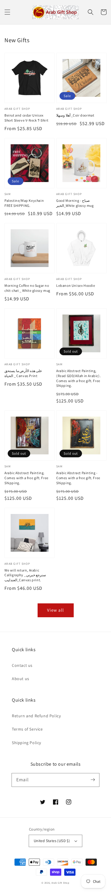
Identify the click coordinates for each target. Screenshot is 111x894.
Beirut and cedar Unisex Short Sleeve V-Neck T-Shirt (26, 117)
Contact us (22, 665)
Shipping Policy (26, 742)
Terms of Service (27, 729)
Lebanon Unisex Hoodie (75, 285)
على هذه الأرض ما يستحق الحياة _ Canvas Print (23, 373)
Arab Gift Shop (61, 882)
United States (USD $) (52, 840)
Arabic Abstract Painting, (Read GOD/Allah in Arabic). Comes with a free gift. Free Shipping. (78, 378)
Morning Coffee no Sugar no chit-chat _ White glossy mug (27, 288)
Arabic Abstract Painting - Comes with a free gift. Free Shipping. (78, 478)
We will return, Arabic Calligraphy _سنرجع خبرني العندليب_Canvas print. (25, 575)
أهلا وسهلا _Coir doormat (75, 115)
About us (20, 678)
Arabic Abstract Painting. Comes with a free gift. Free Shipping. (26, 478)
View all (55, 610)
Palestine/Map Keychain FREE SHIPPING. (24, 203)
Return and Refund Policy (36, 715)
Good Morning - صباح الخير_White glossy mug (75, 203)
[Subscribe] (92, 779)
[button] (7, 12)
